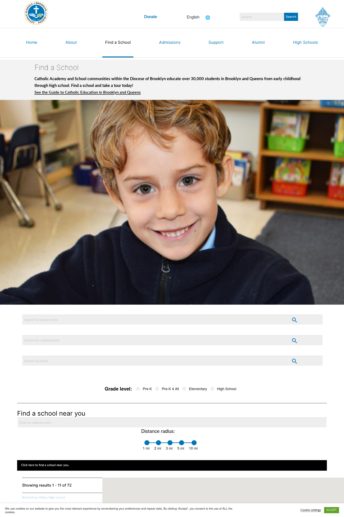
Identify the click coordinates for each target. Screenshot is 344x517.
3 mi (169, 448)
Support (216, 42)
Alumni (258, 42)
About (71, 42)
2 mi (157, 448)
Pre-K (147, 388)
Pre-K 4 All (170, 388)
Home (31, 42)
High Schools (305, 42)
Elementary (198, 388)
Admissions (169, 42)
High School (226, 388)
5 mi (180, 448)
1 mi (146, 448)
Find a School (118, 42)
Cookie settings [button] (310, 510)
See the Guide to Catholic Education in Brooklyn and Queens (87, 92)
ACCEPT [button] (331, 510)
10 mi (193, 448)
